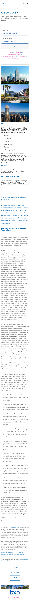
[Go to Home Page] (3, 3)
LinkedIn (15, 567)
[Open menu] (27, 3)
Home (15, 578)
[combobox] (15, 33)
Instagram (15, 572)
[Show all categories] (21, 59)
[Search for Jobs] (15, 46)
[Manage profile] (24, 3)
